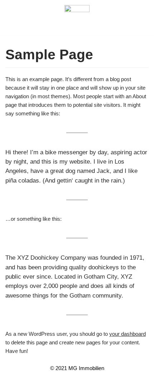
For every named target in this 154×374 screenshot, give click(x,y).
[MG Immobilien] (77, 17)
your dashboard (127, 334)
